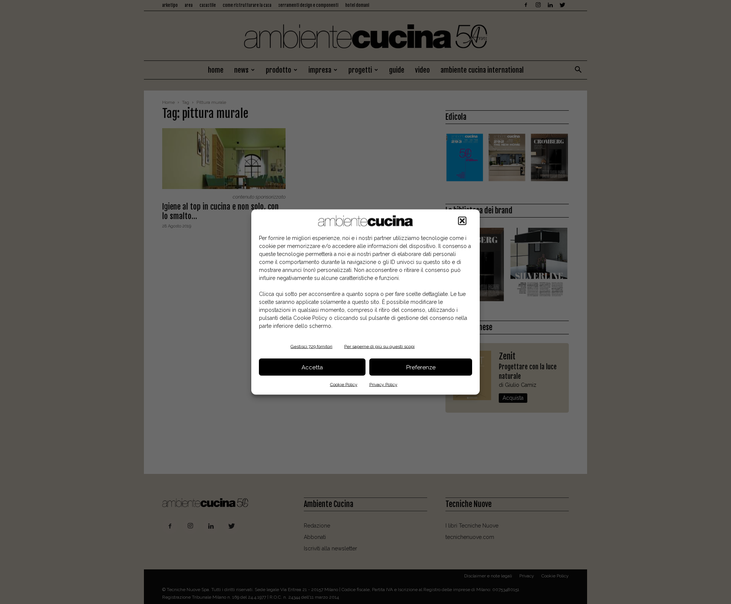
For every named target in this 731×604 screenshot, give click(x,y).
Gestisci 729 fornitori (311, 346)
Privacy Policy (383, 384)
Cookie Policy (344, 384)
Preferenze (421, 367)
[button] (462, 221)
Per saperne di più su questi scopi (379, 346)
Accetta (312, 367)
